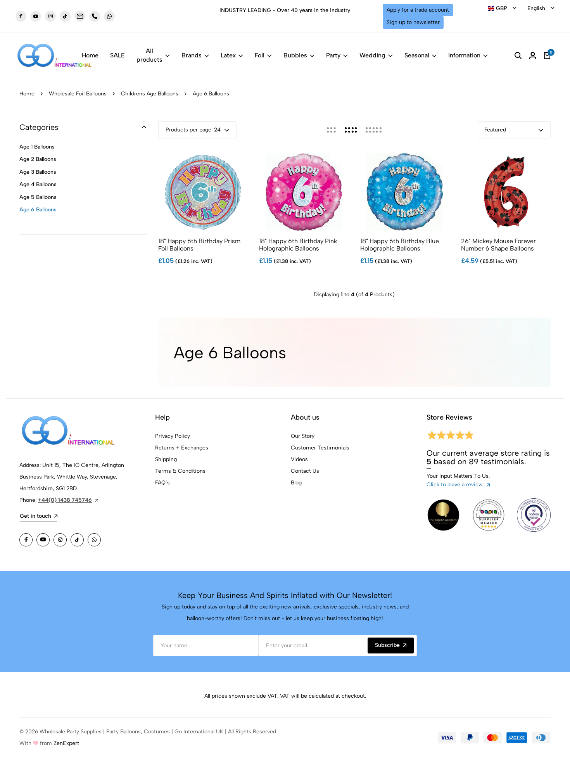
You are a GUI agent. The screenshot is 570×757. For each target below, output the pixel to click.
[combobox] (502, 8)
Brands (191, 55)
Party (333, 55)
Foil (259, 55)
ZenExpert (66, 743)
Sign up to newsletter (413, 22)
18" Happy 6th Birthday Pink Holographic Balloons (298, 244)
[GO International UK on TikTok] (65, 16)
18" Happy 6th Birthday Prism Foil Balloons (199, 244)
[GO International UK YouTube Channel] (35, 16)
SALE (117, 55)
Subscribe (387, 645)
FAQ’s (162, 482)
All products (149, 55)
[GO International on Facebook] (26, 539)
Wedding (372, 55)
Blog (296, 482)
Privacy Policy (172, 436)
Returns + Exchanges (181, 447)
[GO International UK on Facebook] (21, 16)
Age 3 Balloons (37, 172)
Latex (228, 55)
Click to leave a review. (455, 484)
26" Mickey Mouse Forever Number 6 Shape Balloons (498, 244)
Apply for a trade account (418, 10)
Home (90, 55)
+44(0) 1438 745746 (65, 500)
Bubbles (295, 55)
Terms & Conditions (180, 471)
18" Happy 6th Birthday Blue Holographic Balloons (399, 244)
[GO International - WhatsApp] (109, 16)
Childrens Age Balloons (149, 93)
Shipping (166, 459)
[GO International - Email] (79, 16)
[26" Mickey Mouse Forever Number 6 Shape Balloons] (506, 192)
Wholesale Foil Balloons (78, 93)
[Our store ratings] (450, 436)
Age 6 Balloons (38, 209)
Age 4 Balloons (38, 184)
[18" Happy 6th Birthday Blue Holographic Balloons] (405, 192)
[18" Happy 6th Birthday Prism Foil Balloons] (203, 192)
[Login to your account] (532, 55)
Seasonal (416, 55)
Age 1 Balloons (37, 146)
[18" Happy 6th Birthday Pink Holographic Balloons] (304, 192)
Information (464, 55)
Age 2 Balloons (37, 159)
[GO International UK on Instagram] (50, 16)
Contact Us (305, 471)
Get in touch (35, 516)
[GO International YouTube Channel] (43, 539)
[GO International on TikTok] (77, 539)
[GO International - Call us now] (94, 16)
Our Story (302, 436)
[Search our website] (518, 55)
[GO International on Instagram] (60, 539)
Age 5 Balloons (38, 197)
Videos (299, 459)
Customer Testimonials (320, 447)
